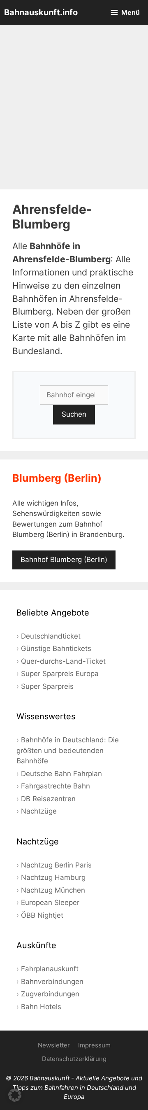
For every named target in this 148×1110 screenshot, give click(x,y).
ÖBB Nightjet (42, 915)
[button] (15, 1095)
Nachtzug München (53, 890)
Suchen (74, 414)
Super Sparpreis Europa (60, 673)
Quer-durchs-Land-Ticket (63, 661)
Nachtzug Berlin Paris (56, 865)
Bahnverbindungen (52, 981)
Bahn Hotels (41, 1007)
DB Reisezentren (48, 799)
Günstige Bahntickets (56, 648)
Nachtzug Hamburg (53, 877)
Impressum (94, 1045)
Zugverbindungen (50, 994)
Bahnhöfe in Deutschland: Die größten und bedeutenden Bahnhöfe (67, 750)
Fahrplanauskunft (50, 969)
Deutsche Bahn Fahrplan (61, 774)
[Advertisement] (74, 107)
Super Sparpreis (47, 686)
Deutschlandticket (51, 636)
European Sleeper (50, 902)
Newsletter (54, 1045)
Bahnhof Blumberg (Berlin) (64, 559)
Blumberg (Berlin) (57, 478)
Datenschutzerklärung (74, 1059)
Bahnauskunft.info (41, 12)
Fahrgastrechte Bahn (55, 786)
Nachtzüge (39, 811)
